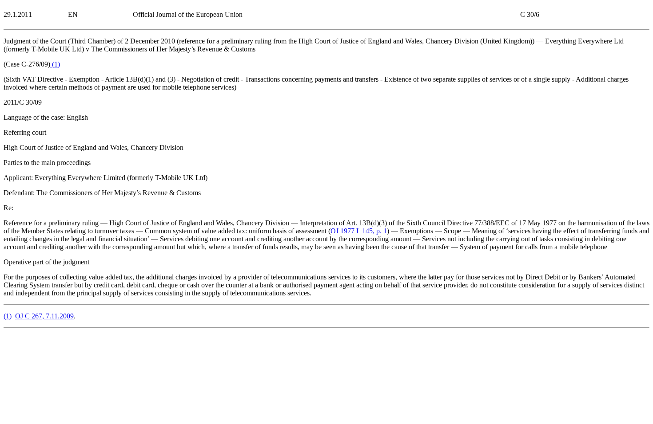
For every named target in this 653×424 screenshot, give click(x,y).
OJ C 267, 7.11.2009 (44, 316)
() (55, 64)
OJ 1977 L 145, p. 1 (358, 231)
